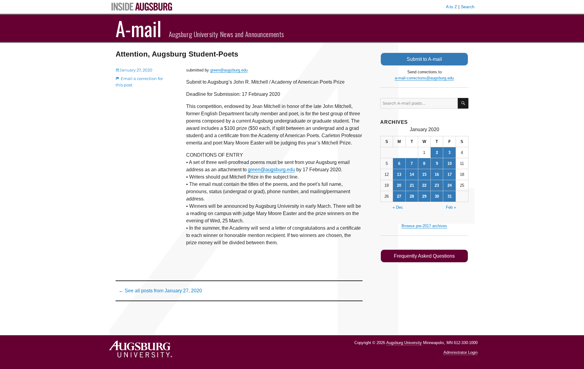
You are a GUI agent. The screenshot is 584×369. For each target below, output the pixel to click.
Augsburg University (404, 342)
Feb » (451, 207)
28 (412, 196)
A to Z (451, 6)
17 (449, 174)
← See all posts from (160, 290)
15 (424, 174)
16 (437, 174)
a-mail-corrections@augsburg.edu (424, 78)
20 (399, 185)
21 (412, 185)
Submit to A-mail (424, 59)
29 (424, 196)
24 (449, 185)
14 (412, 174)
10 (449, 163)
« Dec (398, 207)
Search (467, 6)
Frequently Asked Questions (424, 256)
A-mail (139, 28)
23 (437, 185)
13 (399, 174)
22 (424, 185)
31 (449, 196)
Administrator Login (460, 352)
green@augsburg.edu (229, 70)
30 (437, 196)
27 (399, 196)
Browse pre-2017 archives (424, 226)
